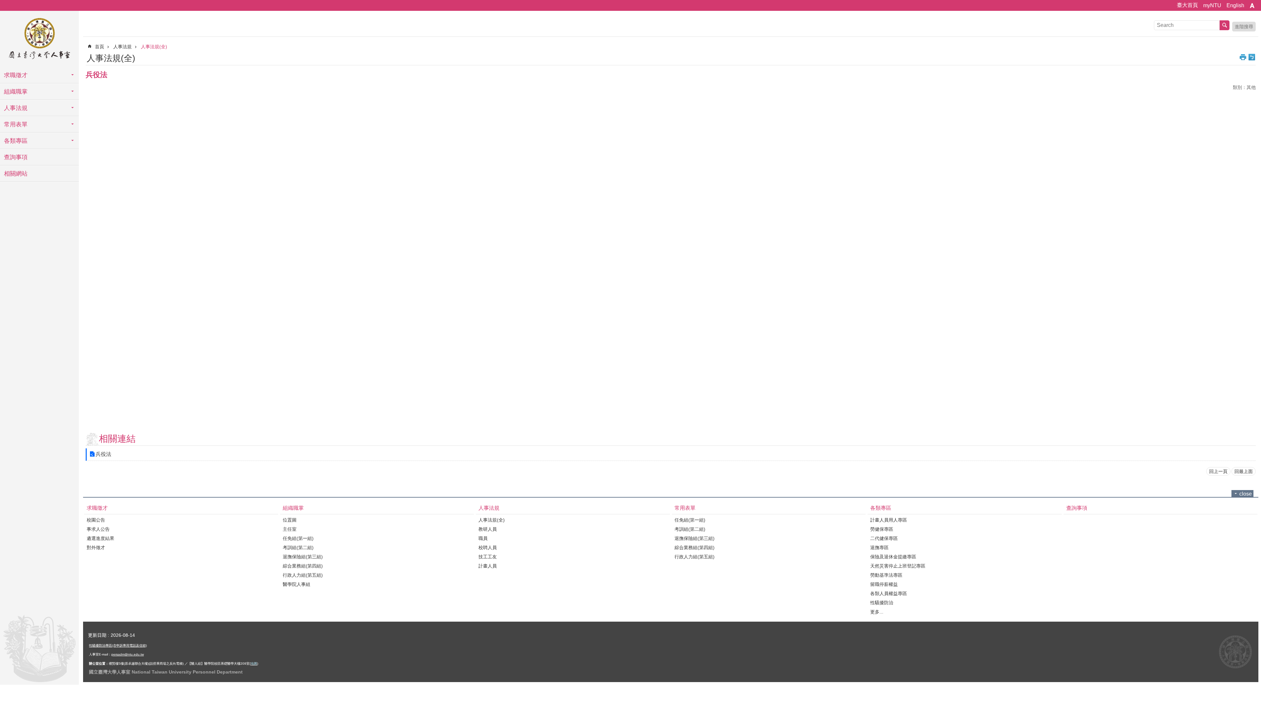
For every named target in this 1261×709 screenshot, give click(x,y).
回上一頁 (1218, 471)
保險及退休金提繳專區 (893, 556)
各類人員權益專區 (888, 593)
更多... (876, 611)
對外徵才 (96, 547)
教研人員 (487, 529)
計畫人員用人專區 (888, 520)
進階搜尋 (1244, 26)
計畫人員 (487, 566)
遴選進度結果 (100, 538)
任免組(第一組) (298, 538)
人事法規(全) (154, 46)
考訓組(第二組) (298, 547)
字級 (1252, 6)
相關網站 (16, 173)
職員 (483, 538)
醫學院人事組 (296, 584)
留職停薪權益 (884, 584)
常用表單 (16, 124)
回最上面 (1243, 471)
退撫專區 (879, 547)
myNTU (1212, 5)
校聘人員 (487, 547)
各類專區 (16, 141)
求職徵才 (16, 75)
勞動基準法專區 (886, 575)
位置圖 (290, 520)
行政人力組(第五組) (303, 575)
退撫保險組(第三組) (303, 556)
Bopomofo (1252, 57)
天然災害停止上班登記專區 (897, 566)
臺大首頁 (1187, 5)
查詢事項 (16, 157)
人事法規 (16, 108)
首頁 (99, 46)
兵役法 (103, 454)
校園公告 (96, 520)
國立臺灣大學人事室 (39, 39)
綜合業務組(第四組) (303, 566)
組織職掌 (16, 91)
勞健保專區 (881, 529)
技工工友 (487, 556)
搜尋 (1224, 25)
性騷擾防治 (881, 602)
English (1235, 5)
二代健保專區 (884, 538)
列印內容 (1243, 57)
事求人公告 (98, 529)
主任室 (290, 529)
